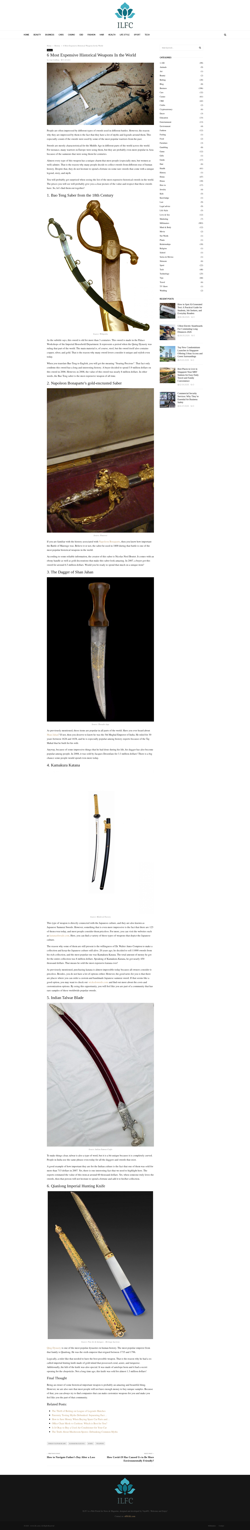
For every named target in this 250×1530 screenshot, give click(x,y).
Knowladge (164, 197)
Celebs (162, 105)
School (162, 252)
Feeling (163, 134)
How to (163, 185)
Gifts (162, 155)
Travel (162, 282)
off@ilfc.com (129, 1516)
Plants (162, 240)
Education (164, 117)
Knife (90, 1443)
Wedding (163, 290)
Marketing (164, 218)
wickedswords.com (98, 982)
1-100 (162, 63)
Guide (162, 159)
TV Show (164, 286)
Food (162, 138)
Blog (162, 84)
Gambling (164, 147)
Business (49, 35)
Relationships (165, 244)
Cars (61, 35)
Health (111, 35)
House (162, 181)
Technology (164, 273)
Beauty (37, 35)
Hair (102, 35)
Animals (163, 67)
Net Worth (164, 235)
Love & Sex (165, 214)
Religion (163, 248)
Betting (163, 79)
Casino (71, 35)
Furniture (163, 143)
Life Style (125, 35)
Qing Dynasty (54, 1347)
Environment (165, 126)
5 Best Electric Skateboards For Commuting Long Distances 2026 (190, 329)
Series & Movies (166, 256)
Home (26, 35)
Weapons (100, 1443)
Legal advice (165, 206)
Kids (161, 193)
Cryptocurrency (166, 109)
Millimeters (164, 223)
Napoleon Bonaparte (109, 541)
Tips (161, 277)
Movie (162, 231)
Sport (137, 35)
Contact (221, 1526)
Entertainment (165, 122)
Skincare (163, 261)
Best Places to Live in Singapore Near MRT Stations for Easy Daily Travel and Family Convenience (188, 375)
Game (162, 151)
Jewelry (163, 189)
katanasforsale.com (59, 935)
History (50, 50)
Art (161, 71)
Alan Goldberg (54, 60)
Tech (147, 35)
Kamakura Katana (76, 1443)
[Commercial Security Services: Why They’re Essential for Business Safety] (167, 400)
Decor (162, 113)
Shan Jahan (52, 734)
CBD (81, 35)
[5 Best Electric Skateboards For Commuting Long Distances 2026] (167, 332)
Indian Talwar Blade (57, 1443)
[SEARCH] (200, 48)
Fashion (91, 35)
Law (161, 202)
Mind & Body (165, 227)
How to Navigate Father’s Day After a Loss (71, 1457)
